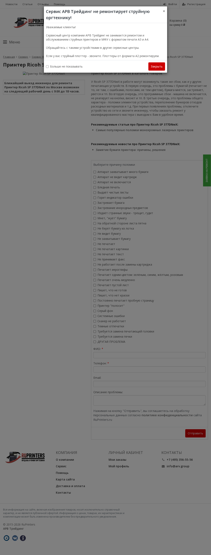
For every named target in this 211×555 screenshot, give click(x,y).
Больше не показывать (66, 66)
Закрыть (157, 66)
